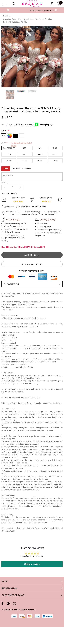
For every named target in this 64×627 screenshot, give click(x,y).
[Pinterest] (8, 603)
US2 (40, 148)
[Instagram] (14, 603)
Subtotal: (5, 193)
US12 (55, 154)
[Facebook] (2, 603)
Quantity (5, 182)
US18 (39, 160)
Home (5, 16)
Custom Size (9, 148)
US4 (55, 148)
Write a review (32, 564)
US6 (9, 154)
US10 (39, 154)
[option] (32, 56)
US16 (24, 160)
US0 (24, 148)
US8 (24, 154)
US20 (55, 160)
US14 (9, 160)
